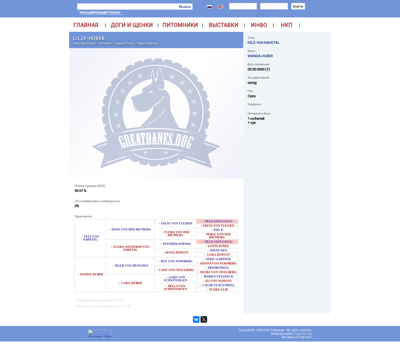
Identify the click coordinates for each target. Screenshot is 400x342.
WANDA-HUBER (91, 274)
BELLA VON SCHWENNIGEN (175, 288)
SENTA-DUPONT (177, 252)
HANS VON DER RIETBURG (131, 229)
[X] (204, 319)
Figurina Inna (303, 333)
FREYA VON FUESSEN (218, 225)
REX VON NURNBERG (177, 261)
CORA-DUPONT (218, 254)
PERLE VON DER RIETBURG (218, 236)
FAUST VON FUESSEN (176, 223)
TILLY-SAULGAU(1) (218, 221)
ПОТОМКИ (105, 43)
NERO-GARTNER (218, 259)
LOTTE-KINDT (218, 246)
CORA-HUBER (131, 283)
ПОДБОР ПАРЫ (125, 43)
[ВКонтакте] (196, 319)
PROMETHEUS (218, 267)
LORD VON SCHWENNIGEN (175, 279)
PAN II (218, 230)
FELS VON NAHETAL (91, 238)
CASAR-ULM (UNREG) (218, 285)
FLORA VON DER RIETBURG (176, 234)
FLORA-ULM (218, 289)
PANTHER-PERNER (177, 243)
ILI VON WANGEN (218, 280)
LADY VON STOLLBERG (176, 270)
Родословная (147, 43)
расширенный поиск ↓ (101, 13)
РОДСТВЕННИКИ (84, 43)
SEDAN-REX (218, 250)
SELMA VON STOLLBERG (218, 272)
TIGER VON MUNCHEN (131, 265)
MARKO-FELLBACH (218, 276)
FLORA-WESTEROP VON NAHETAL (131, 248)
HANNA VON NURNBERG (218, 263)
